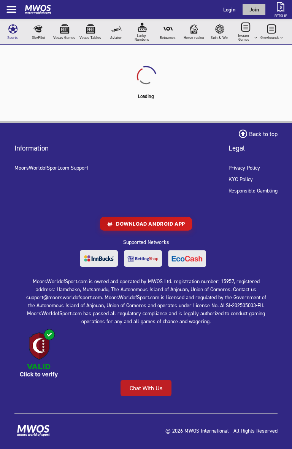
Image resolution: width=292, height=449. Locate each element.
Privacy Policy (244, 167)
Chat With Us (146, 388)
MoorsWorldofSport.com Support (51, 167)
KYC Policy (241, 179)
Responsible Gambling (253, 190)
